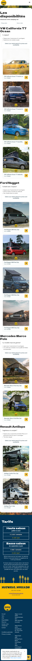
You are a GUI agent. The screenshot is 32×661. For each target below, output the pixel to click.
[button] (25, 651)
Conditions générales (7, 632)
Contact (4, 627)
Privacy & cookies (6, 634)
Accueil (3, 614)
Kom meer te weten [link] (16, 657)
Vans (3, 616)
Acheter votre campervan (5, 624)
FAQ (3, 618)
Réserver (4, 622)
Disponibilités (5, 620)
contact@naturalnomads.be (16, 593)
